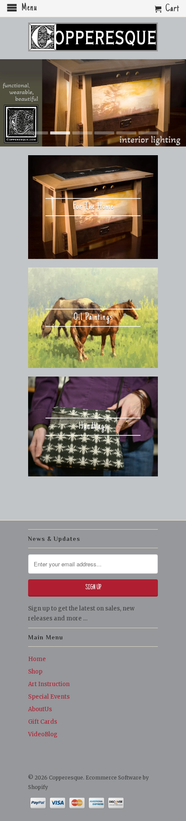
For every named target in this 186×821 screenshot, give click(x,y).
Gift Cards (42, 721)
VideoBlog (43, 734)
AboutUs (40, 709)
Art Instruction (49, 684)
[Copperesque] (93, 37)
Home (37, 659)
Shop (35, 671)
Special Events (49, 696)
